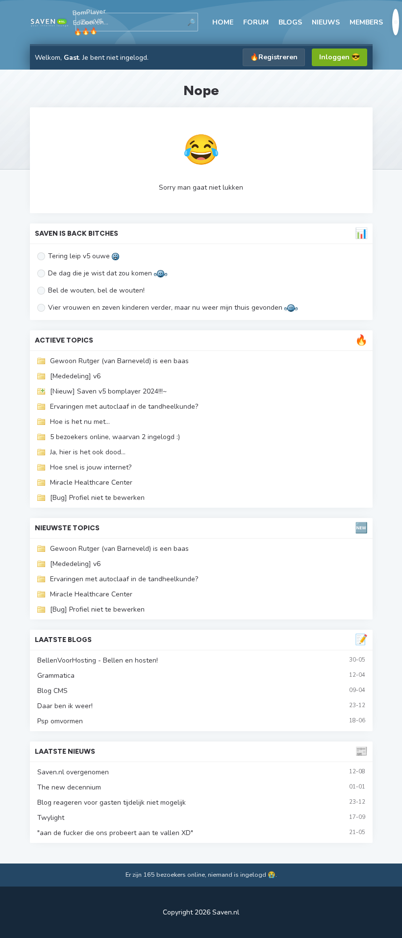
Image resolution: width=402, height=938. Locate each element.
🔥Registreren (274, 57)
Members (366, 22)
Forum (256, 22)
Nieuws (326, 22)
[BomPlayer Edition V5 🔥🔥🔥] (49, 22)
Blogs (290, 22)
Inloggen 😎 (339, 57)
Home (222, 22)
